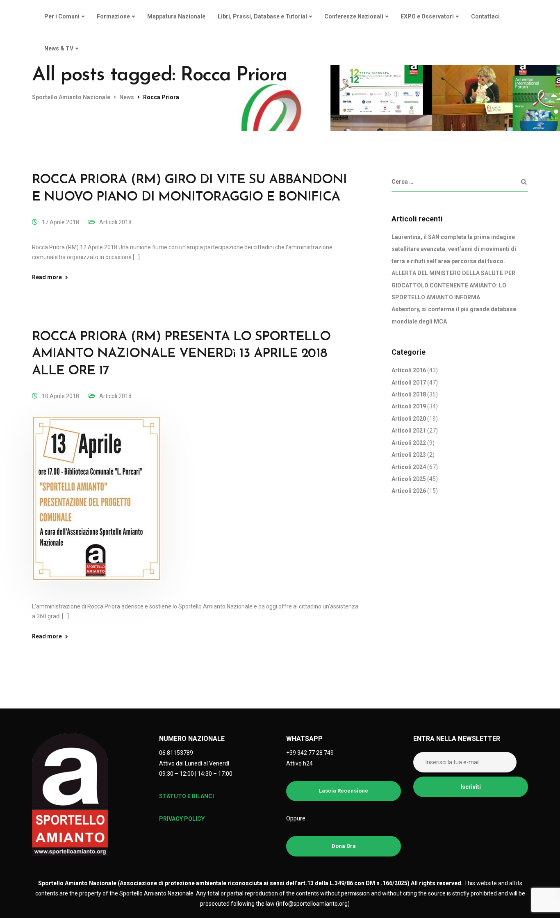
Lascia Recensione (343, 791)
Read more (47, 277)
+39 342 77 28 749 (310, 752)
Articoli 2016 (409, 370)
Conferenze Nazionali (353, 16)
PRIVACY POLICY (182, 818)
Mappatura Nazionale (176, 16)
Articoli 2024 (409, 467)
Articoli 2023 (409, 454)
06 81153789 (176, 752)
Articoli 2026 (409, 491)
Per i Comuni (62, 16)
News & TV (58, 48)
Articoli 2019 (409, 406)
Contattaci (485, 16)
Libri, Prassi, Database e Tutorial (262, 16)
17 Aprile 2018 (60, 222)
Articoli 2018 (115, 222)
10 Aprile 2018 (60, 396)
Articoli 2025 (409, 479)
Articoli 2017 (409, 382)
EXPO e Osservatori (427, 16)
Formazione (113, 16)
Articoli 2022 (409, 443)
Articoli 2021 (409, 431)
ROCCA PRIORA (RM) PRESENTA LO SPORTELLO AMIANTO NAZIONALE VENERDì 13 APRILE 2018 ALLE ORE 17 (181, 354)
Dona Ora (344, 846)
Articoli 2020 (409, 418)
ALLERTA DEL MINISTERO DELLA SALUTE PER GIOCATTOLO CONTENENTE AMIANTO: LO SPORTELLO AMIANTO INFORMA (453, 285)
